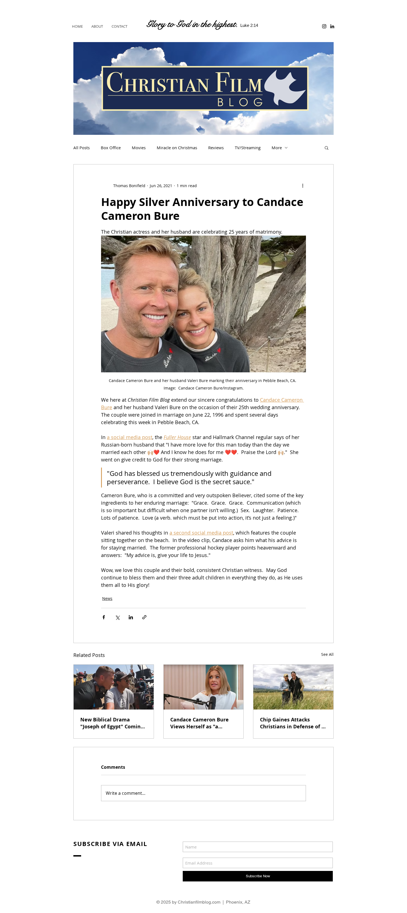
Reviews (216, 147)
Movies (139, 147)
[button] (326, 147)
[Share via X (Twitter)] (117, 617)
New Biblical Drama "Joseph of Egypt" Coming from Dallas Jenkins (111, 723)
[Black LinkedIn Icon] (332, 26)
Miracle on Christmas (177, 147)
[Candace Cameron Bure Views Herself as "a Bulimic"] (204, 687)
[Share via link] (144, 617)
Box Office (111, 147)
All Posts (81, 147)
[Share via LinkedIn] (130, 617)
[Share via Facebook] (103, 617)
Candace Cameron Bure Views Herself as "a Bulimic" (199, 723)
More (277, 147)
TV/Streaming (248, 147)
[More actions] (302, 185)
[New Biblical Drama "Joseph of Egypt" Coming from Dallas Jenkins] (114, 687)
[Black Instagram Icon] (324, 26)
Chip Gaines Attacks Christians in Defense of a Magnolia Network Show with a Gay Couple (292, 723)
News (107, 598)
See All (327, 654)
